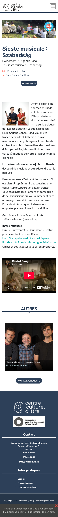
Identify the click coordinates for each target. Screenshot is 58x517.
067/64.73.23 (29, 457)
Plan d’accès (29, 452)
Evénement (9, 61)
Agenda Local (29, 61)
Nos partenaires (25, 483)
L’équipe (21, 479)
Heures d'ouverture (27, 487)
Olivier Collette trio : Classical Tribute (23, 362)
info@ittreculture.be (29, 461)
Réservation (29, 83)
